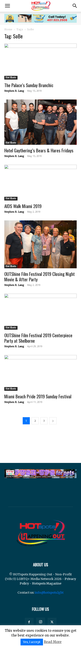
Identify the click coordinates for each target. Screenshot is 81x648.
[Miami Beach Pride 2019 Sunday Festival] (40, 373)
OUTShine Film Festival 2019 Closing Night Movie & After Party (39, 276)
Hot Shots (11, 77)
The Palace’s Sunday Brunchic (28, 85)
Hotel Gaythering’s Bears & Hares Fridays (38, 150)
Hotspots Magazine (46, 583)
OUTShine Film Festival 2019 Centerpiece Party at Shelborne (38, 338)
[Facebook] (29, 622)
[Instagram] (40, 622)
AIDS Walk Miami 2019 (22, 206)
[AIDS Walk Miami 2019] (40, 182)
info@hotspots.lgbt (49, 592)
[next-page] (53, 420)
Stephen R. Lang (14, 90)
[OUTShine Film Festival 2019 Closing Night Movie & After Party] (40, 244)
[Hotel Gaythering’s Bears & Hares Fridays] (40, 122)
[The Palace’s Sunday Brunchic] (40, 61)
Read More (53, 642)
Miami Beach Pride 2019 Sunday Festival (37, 396)
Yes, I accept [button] (31, 642)
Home (8, 29)
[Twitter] (52, 622)
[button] (7, 6)
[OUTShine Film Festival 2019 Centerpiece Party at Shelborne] (40, 311)
